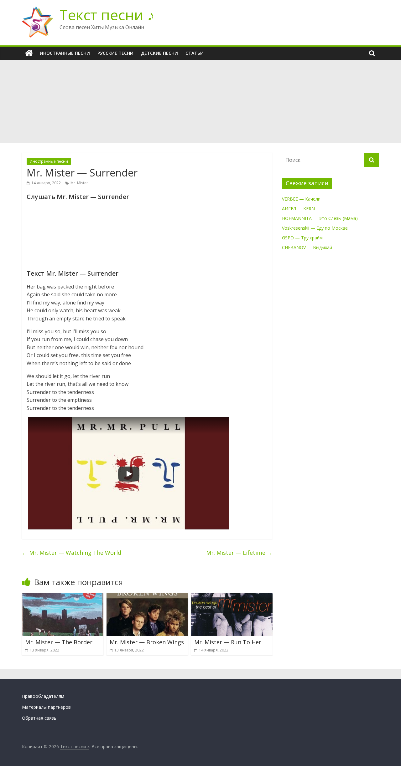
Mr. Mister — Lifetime (239, 552)
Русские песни (115, 53)
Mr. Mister (79, 183)
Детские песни (159, 53)
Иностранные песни (65, 53)
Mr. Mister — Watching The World (71, 552)
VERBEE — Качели (301, 199)
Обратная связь (39, 718)
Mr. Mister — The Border (58, 642)
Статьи (194, 53)
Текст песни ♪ (107, 14)
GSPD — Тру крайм (302, 238)
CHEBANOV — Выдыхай (307, 247)
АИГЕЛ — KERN (298, 209)
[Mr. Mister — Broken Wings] (147, 596)
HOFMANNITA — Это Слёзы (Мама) (320, 218)
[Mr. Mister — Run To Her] (232, 596)
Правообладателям (43, 696)
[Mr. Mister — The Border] (62, 596)
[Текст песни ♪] (29, 53)
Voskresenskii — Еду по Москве (315, 228)
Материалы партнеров (46, 707)
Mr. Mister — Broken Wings (147, 642)
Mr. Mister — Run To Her (227, 642)
